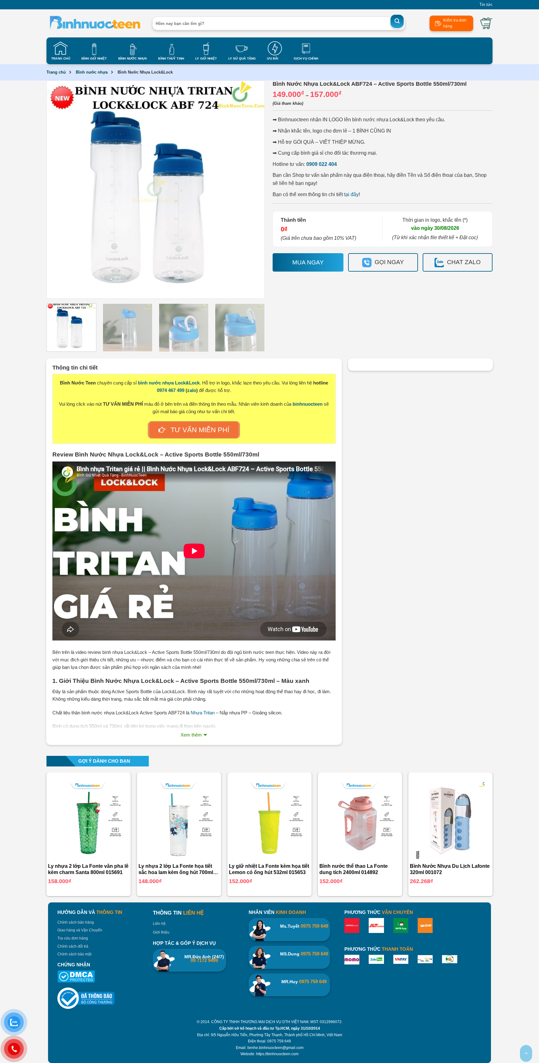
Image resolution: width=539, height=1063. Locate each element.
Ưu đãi (272, 58)
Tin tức (486, 4)
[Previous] (60, 189)
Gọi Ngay (389, 262)
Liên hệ (159, 923)
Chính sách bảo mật (74, 954)
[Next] (251, 189)
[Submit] (397, 21)
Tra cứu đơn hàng (72, 938)
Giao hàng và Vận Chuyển (79, 930)
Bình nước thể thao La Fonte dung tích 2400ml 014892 (353, 869)
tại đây (351, 194)
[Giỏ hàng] (486, 23)
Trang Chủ (60, 58)
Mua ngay (308, 262)
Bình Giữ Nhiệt (94, 58)
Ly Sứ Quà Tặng (242, 58)
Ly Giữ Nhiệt (206, 58)
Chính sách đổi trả (72, 946)
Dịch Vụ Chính (306, 58)
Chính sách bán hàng (75, 922)
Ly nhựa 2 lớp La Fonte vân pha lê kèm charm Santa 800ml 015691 (88, 869)
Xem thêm (191, 734)
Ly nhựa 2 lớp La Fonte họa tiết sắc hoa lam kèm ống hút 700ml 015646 (175, 869)
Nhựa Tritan (203, 712)
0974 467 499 (170, 390)
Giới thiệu (161, 932)
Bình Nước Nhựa (132, 58)
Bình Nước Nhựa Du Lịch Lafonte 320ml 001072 (450, 869)
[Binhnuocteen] (94, 23)
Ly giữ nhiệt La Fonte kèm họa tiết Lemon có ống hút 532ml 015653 (269, 869)
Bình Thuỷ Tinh (171, 58)
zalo (191, 390)
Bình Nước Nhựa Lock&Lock (145, 72)
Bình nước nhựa (92, 72)
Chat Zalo (464, 262)
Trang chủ (56, 72)
